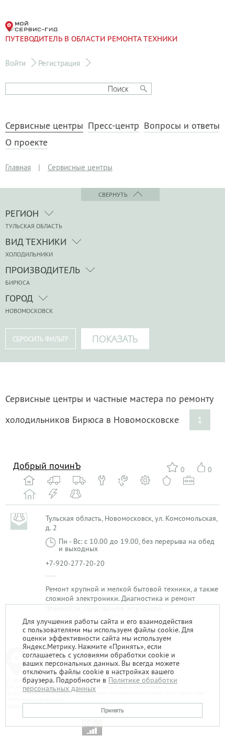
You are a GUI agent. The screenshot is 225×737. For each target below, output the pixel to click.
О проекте (26, 142)
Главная (18, 167)
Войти (15, 63)
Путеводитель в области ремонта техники (91, 38)
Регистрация (59, 63)
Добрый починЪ (47, 466)
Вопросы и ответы (182, 125)
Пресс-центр (113, 125)
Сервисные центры (44, 125)
